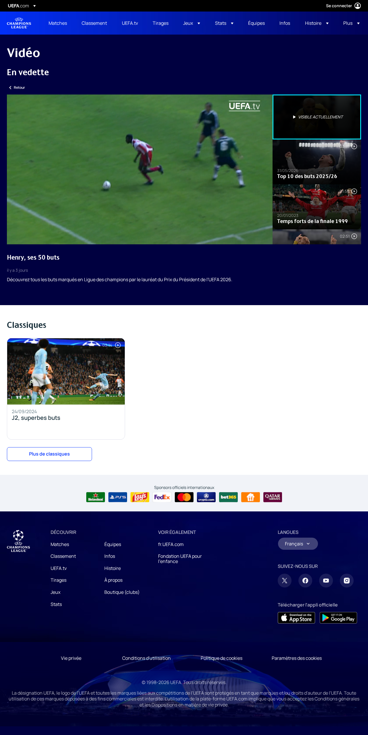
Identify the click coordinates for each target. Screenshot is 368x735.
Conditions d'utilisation (146, 658)
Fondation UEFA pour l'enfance (180, 558)
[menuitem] (58, 23)
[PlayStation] (117, 497)
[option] (317, 117)
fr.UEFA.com (171, 544)
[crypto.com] (206, 497)
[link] (58, 23)
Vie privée (71, 658)
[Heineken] (95, 497)
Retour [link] (19, 87)
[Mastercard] (184, 497)
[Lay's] (140, 497)
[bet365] (228, 497)
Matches (60, 544)
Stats (56, 604)
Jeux (55, 592)
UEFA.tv (59, 568)
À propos (113, 580)
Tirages (58, 580)
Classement (63, 556)
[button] (191, 23)
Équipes (112, 544)
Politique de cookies (221, 658)
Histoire (112, 568)
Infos (109, 556)
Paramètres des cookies (297, 658)
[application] (140, 169)
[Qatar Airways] (272, 497)
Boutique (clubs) (122, 592)
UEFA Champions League (19, 23)
